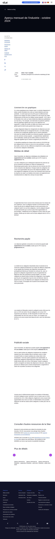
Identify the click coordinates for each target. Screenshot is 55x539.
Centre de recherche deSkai (31, 433)
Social (4, 497)
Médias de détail (6, 492)
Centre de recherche (42, 497)
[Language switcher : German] (48, 2)
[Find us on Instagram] (37, 523)
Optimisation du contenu (7, 512)
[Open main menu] (51, 2)
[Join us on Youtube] (47, 523)
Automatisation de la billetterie (9, 514)
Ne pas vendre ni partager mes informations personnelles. (27, 529)
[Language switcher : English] (46, 2)
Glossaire (40, 507)
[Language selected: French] (46, 2)
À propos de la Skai (31, 492)
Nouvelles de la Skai (31, 502)
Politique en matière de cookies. (22, 527)
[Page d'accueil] (5, 2)
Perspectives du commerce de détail (10, 509)
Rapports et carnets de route (43, 500)
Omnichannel (5, 500)
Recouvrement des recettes (8, 516)
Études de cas (41, 495)
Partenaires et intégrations (32, 495)
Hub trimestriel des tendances (44, 502)
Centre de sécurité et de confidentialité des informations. (27, 531)
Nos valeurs (29, 497)
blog (30, 437)
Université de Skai (22, 497)
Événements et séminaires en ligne (45, 504)
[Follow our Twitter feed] (17, 523)
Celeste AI (5, 502)
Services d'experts (22, 492)
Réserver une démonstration (31, 2)
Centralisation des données (8, 504)
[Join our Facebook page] (8, 523)
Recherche (5, 495)
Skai (17, 439)
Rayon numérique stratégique (8, 507)
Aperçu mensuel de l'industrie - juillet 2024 (44, 462)
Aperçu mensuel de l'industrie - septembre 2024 (20, 463)
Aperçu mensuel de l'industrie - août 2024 (32, 462)
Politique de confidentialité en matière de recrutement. (39, 527)
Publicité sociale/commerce (8, 54)
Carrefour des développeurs (43, 509)
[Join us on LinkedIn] (27, 523)
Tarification (5, 519)
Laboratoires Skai (21, 495)
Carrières (28, 500)
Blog (39, 492)
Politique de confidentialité (10, 527)
